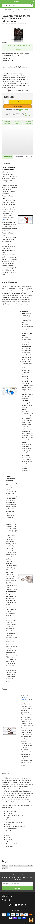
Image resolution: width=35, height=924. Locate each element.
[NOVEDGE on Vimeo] (19, 905)
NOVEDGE (20, 910)
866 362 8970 (25, 110)
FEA (4, 220)
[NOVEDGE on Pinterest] (22, 905)
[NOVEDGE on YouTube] (16, 905)
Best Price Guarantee (27, 114)
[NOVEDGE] (16, 1)
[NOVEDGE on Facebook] (13, 905)
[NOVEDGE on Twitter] (10, 905)
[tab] (7, 157)
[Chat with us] (31, 920)
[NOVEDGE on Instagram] (25, 905)
